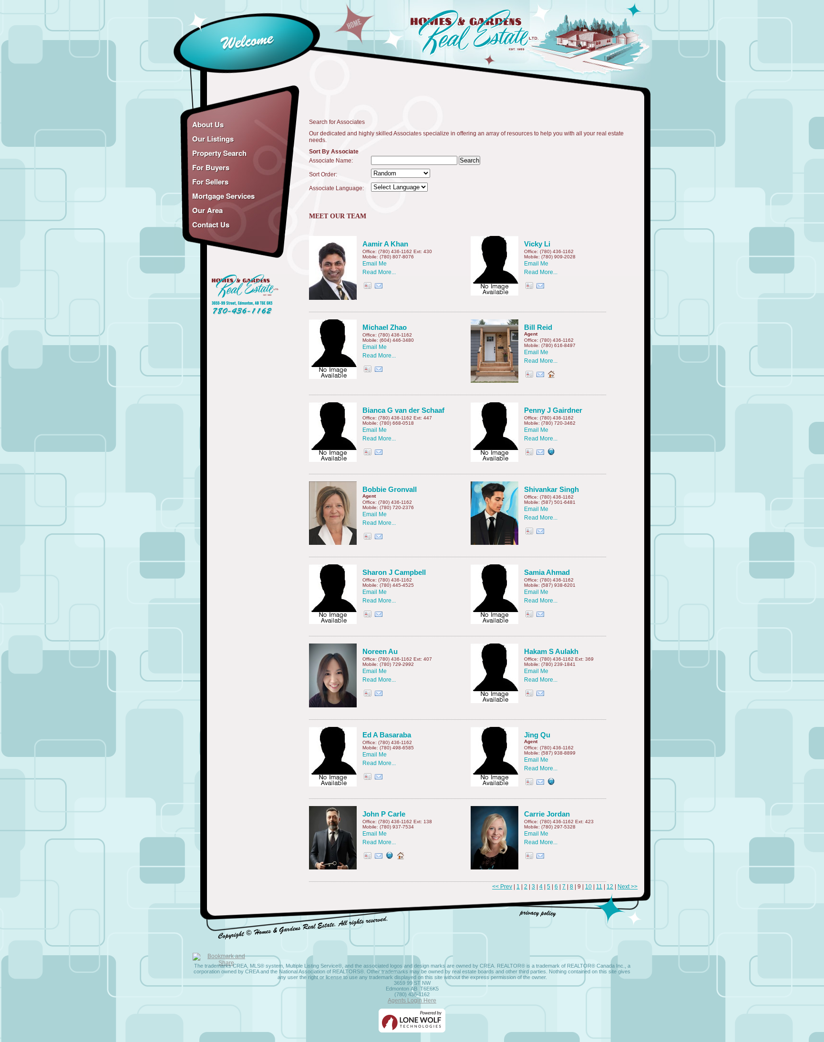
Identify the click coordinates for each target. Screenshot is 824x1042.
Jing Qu (537, 735)
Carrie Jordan (547, 814)
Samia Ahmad (547, 572)
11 (599, 886)
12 (610, 886)
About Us (208, 124)
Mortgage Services (223, 196)
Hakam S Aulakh (551, 651)
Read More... (379, 272)
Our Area (207, 210)
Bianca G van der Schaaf (403, 410)
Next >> (628, 886)
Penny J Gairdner (553, 410)
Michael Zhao (384, 327)
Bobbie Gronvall (389, 489)
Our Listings (213, 138)
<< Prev (502, 886)
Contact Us (210, 224)
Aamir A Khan (385, 244)
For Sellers (210, 181)
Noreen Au (380, 651)
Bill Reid (538, 327)
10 (588, 886)
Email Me (374, 263)
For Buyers (210, 167)
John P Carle (383, 814)
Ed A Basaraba (386, 735)
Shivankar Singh (551, 489)
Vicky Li (537, 244)
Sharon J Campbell (394, 572)
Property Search (219, 153)
